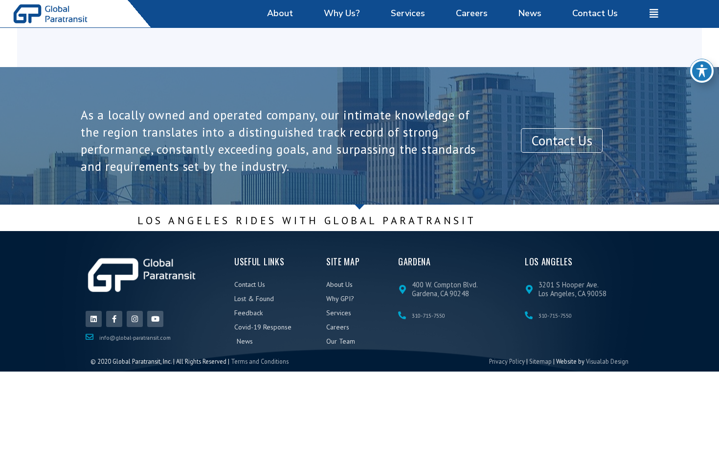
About (280, 13)
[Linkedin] (94, 319)
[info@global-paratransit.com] (89, 337)
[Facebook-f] (114, 319)
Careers (472, 13)
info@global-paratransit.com (135, 337)
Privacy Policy (507, 361)
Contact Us (595, 13)
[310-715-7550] (402, 315)
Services (408, 13)
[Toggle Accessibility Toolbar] (702, 71)
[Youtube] (155, 319)
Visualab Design (607, 361)
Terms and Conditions (260, 361)
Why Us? (342, 13)
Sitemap (540, 361)
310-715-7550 (428, 315)
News (529, 13)
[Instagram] (135, 319)
